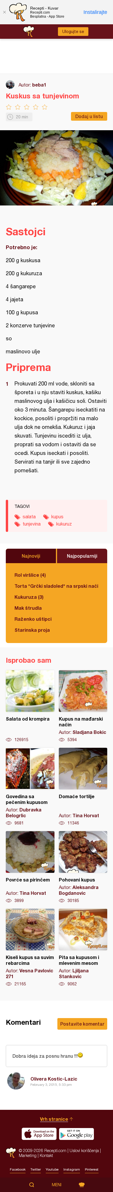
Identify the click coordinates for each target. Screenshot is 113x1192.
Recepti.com (11, 1153)
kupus (57, 516)
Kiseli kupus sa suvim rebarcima (30, 948)
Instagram (71, 1169)
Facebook (17, 1169)
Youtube (52, 1169)
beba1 (39, 84)
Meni (56, 1184)
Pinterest (92, 1169)
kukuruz (64, 523)
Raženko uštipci (33, 619)
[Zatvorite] (4, 12)
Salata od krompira (30, 706)
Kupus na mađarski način (83, 706)
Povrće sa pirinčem (30, 867)
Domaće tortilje (83, 787)
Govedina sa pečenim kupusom (30, 787)
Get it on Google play (76, 1134)
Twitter (35, 1169)
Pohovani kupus (83, 867)
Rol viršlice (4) (30, 575)
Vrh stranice (54, 1119)
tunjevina (32, 523)
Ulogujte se (73, 31)
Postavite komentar (82, 1023)
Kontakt (46, 1155)
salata (29, 516)
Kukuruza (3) (28, 597)
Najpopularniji (82, 556)
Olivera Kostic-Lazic (53, 1078)
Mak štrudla (28, 608)
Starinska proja (32, 630)
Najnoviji (31, 556)
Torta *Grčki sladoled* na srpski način (56, 586)
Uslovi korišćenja (84, 1150)
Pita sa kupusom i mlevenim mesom (83, 948)
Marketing (28, 1155)
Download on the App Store (39, 1134)
